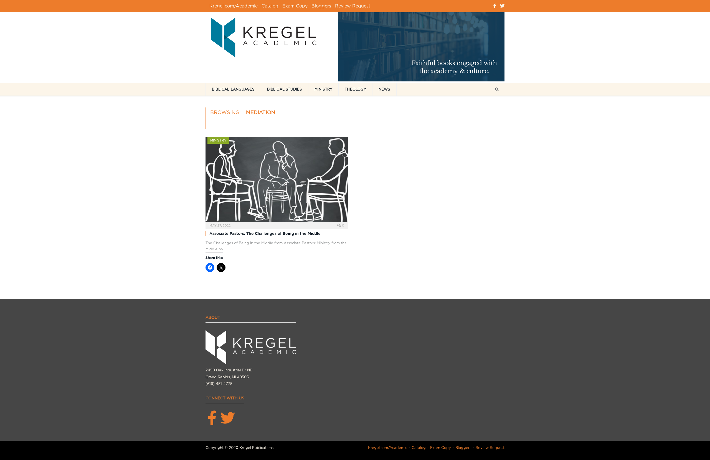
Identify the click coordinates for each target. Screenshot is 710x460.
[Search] (496, 89)
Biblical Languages (233, 89)
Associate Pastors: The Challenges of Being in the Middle (265, 233)
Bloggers (321, 6)
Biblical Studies (284, 89)
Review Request (352, 6)
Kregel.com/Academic (233, 6)
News (384, 89)
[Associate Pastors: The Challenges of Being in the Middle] (277, 181)
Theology (355, 89)
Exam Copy (295, 6)
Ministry (324, 89)
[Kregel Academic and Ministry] (267, 36)
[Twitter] (502, 6)
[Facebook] (494, 6)
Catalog (270, 6)
